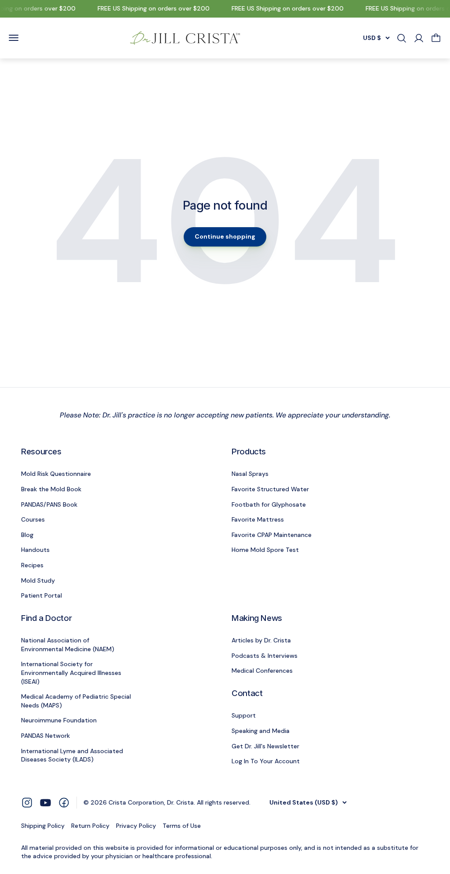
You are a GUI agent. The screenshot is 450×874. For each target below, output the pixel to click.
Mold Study (38, 580)
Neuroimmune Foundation (59, 720)
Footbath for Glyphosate (269, 504)
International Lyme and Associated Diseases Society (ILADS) (72, 755)
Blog (27, 535)
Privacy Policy (136, 826)
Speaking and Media (261, 731)
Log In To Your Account (266, 761)
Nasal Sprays (250, 474)
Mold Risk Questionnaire (56, 474)
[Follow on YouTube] (45, 803)
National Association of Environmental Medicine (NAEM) (67, 644)
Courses (33, 519)
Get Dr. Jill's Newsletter (265, 746)
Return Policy (90, 826)
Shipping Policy (43, 826)
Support (244, 715)
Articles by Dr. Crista (261, 640)
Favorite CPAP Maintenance (272, 535)
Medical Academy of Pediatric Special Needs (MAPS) (76, 701)
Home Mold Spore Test (265, 550)
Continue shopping (225, 236)
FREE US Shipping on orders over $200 (150, 8)
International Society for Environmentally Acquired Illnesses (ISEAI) (71, 672)
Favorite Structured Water (270, 489)
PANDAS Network (45, 736)
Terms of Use (182, 826)
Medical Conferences (262, 671)
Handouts (35, 550)
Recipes (32, 565)
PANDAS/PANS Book (49, 504)
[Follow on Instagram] (27, 802)
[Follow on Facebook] (64, 802)
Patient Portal (41, 595)
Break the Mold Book (51, 489)
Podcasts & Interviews (265, 656)
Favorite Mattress (258, 519)
